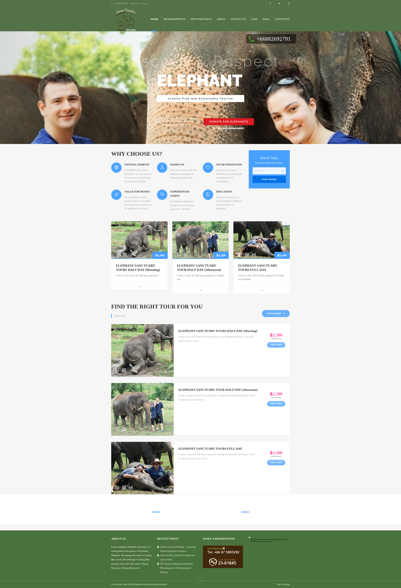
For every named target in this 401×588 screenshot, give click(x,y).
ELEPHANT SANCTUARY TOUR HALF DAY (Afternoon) (218, 389)
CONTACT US (238, 19)
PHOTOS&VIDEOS (201, 19)
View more (274, 313)
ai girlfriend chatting (257, 541)
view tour (276, 345)
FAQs (254, 19)
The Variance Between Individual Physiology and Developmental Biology (176, 567)
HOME (154, 19)
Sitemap (286, 584)
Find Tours (269, 179)
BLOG (266, 19)
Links (279, 584)
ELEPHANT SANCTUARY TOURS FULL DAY (210, 448)
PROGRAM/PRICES (174, 19)
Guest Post (282, 19)
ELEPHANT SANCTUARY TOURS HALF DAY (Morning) (217, 331)
